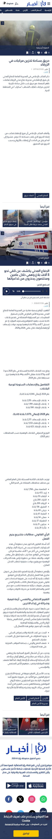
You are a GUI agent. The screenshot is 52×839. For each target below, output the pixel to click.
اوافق (26, 833)
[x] (20, 799)
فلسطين (8, 10)
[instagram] (31, 799)
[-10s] (43, 291)
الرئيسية (48, 10)
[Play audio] (6, 291)
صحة (17, 10)
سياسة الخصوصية (12, 824)
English (10, 3)
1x (13, 291)
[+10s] (47, 291)
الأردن (25, 10)
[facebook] (8, 799)
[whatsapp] (43, 799)
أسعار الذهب (36, 10)
